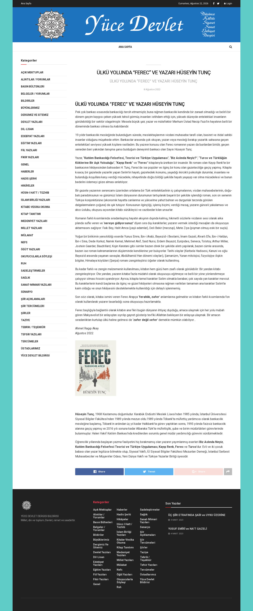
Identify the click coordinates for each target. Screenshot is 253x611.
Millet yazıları (31, 228)
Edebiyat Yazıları (32, 136)
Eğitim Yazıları (31, 143)
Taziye (25, 320)
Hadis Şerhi (29, 178)
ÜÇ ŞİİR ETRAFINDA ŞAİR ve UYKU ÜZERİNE (196, 515)
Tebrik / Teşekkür (33, 327)
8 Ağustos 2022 (152, 89)
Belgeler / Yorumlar (35, 93)
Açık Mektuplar (32, 72)
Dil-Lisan (27, 129)
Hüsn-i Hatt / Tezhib (35, 192)
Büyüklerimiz (30, 107)
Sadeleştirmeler (33, 270)
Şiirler (25, 313)
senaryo (27, 291)
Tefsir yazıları (31, 334)
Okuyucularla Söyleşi (36, 256)
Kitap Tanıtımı (31, 213)
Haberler (27, 171)
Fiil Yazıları (29, 150)
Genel (25, 164)
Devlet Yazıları (31, 121)
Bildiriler (27, 100)
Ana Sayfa (26, 3)
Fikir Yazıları (30, 157)
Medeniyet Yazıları (34, 221)
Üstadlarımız (30, 348)
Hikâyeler (27, 185)
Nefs (24, 242)
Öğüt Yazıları (30, 249)
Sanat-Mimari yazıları (36, 284)
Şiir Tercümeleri (32, 306)
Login (229, 3)
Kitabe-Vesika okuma (35, 206)
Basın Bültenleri (32, 86)
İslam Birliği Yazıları (35, 199)
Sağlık (25, 277)
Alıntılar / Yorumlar (35, 79)
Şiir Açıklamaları (33, 299)
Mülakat (27, 235)
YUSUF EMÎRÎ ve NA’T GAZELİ (187, 528)
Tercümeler (29, 341)
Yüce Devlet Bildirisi (35, 355)
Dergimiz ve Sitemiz (35, 114)
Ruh (23, 263)
